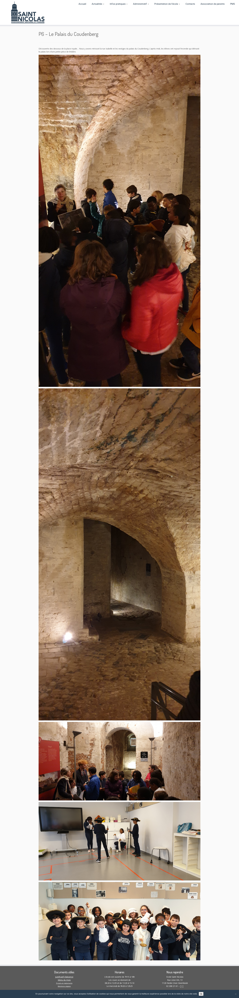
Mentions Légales (64, 986)
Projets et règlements (64, 983)
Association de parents (213, 4)
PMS (232, 4)
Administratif (140, 4)
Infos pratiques (118, 4)
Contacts (190, 4)
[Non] (235, 994)
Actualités (97, 4)
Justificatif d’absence (64, 977)
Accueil (82, 4)
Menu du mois (64, 980)
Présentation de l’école (166, 4)
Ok (201, 993)
